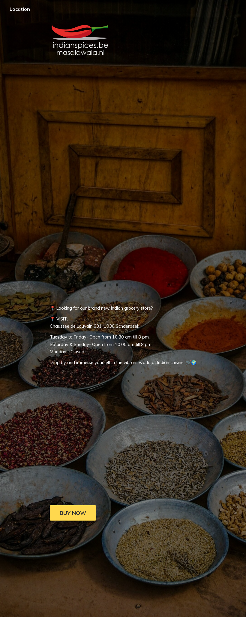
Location (20, 9)
